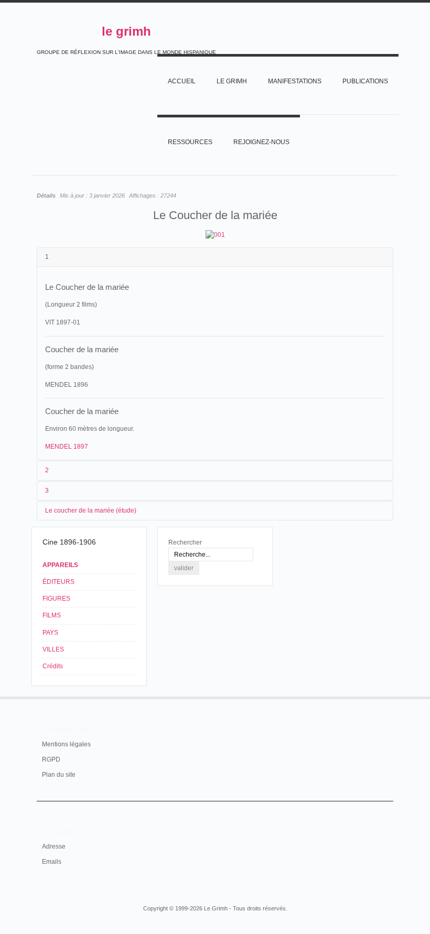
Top (387, 696)
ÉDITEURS (58, 581)
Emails (51, 861)
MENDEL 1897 (66, 446)
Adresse (54, 846)
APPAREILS (60, 565)
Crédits (52, 666)
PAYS (50, 632)
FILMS (51, 615)
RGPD (51, 759)
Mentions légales (66, 744)
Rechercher (185, 542)
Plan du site (59, 774)
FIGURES (56, 598)
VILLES (53, 649)
